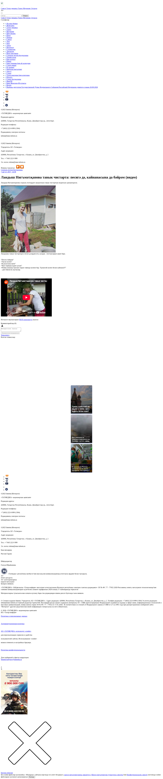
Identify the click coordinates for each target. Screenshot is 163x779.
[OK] (6, 103)
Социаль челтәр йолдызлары (12, 170)
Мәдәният (27, 8)
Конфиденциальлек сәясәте (137, 775)
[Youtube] (6, 100)
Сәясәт (3, 8)
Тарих (20, 8)
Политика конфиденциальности (13, 650)
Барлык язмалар (7, 773)
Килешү (31, 777)
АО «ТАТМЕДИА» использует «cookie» (16, 631)
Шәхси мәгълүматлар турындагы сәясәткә (107, 775)
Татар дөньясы (12, 8)
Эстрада (34, 8)
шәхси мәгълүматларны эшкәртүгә (77, 775)
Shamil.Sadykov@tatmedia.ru (11, 659)
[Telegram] (6, 97)
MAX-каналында (25, 320)
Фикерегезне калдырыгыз (10, 333)
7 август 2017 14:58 (8, 172)
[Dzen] (6, 106)
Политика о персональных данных (14, 616)
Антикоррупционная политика (12, 624)
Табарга (25, 16)
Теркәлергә (5, 335)
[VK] (6, 95)
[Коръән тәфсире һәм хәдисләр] (7, 93)
